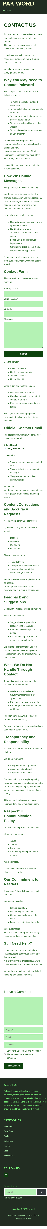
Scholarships (9, 1155)
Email (11, 299)
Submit (23, 354)
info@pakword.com (13, 1198)
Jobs (6, 1151)
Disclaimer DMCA (23, 1219)
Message (8, 319)
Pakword (8, 141)
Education (8, 1126)
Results (7, 1146)
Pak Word (18, 3)
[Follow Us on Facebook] (6, 1175)
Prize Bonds (9, 1131)
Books (6, 1136)
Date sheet (8, 1141)
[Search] (41, 1192)
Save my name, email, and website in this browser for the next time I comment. (24, 1054)
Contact (21, 1215)
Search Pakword (11, 1186)
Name (11, 289)
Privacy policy (33, 1215)
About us (12, 1215)
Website (8, 309)
